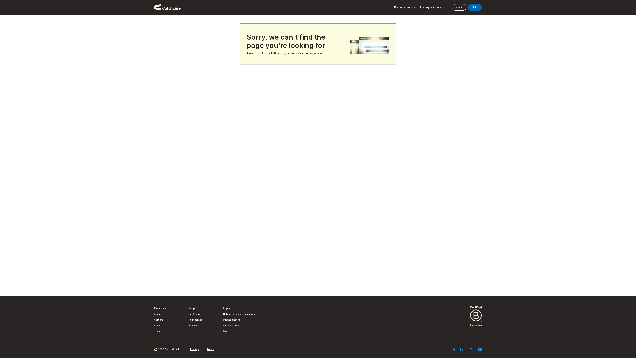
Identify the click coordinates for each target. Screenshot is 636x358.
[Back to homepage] (167, 7)
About (157, 314)
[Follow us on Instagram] (453, 349)
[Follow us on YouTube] (479, 349)
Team (157, 331)
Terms (210, 349)
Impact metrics (231, 319)
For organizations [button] (432, 7)
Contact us (194, 314)
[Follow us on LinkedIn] (470, 349)
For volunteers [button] (404, 7)
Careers (158, 319)
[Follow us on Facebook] (461, 349)
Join (474, 7)
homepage (315, 53)
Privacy (192, 325)
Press (157, 325)
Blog (225, 331)
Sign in (459, 7)
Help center (195, 319)
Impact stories (231, 325)
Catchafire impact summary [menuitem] (239, 314)
